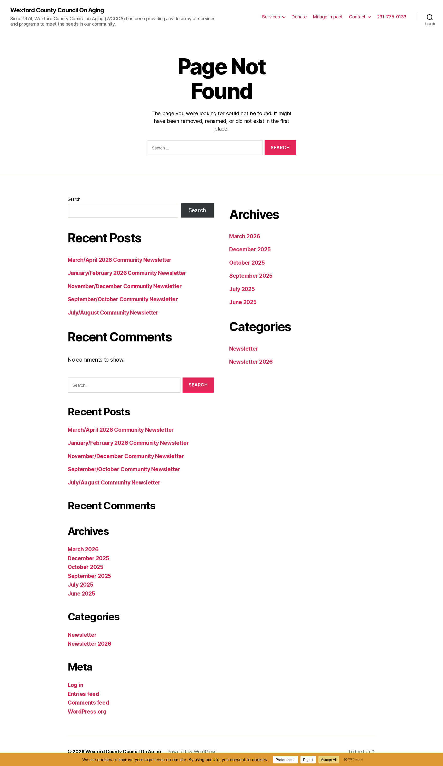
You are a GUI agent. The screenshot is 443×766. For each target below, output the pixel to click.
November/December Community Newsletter (125, 286)
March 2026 (83, 549)
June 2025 (81, 593)
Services (271, 16)
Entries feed (83, 694)
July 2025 (80, 584)
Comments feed (88, 702)
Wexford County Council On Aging (57, 10)
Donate (299, 16)
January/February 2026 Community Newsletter (127, 273)
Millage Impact (328, 16)
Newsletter (82, 635)
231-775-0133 (391, 16)
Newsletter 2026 (89, 644)
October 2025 (85, 567)
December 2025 (88, 558)
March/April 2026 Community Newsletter (120, 260)
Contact (357, 16)
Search (74, 199)
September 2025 (89, 576)
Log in (75, 685)
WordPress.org (87, 711)
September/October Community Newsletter (123, 299)
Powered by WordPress (191, 751)
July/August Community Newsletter (113, 312)
